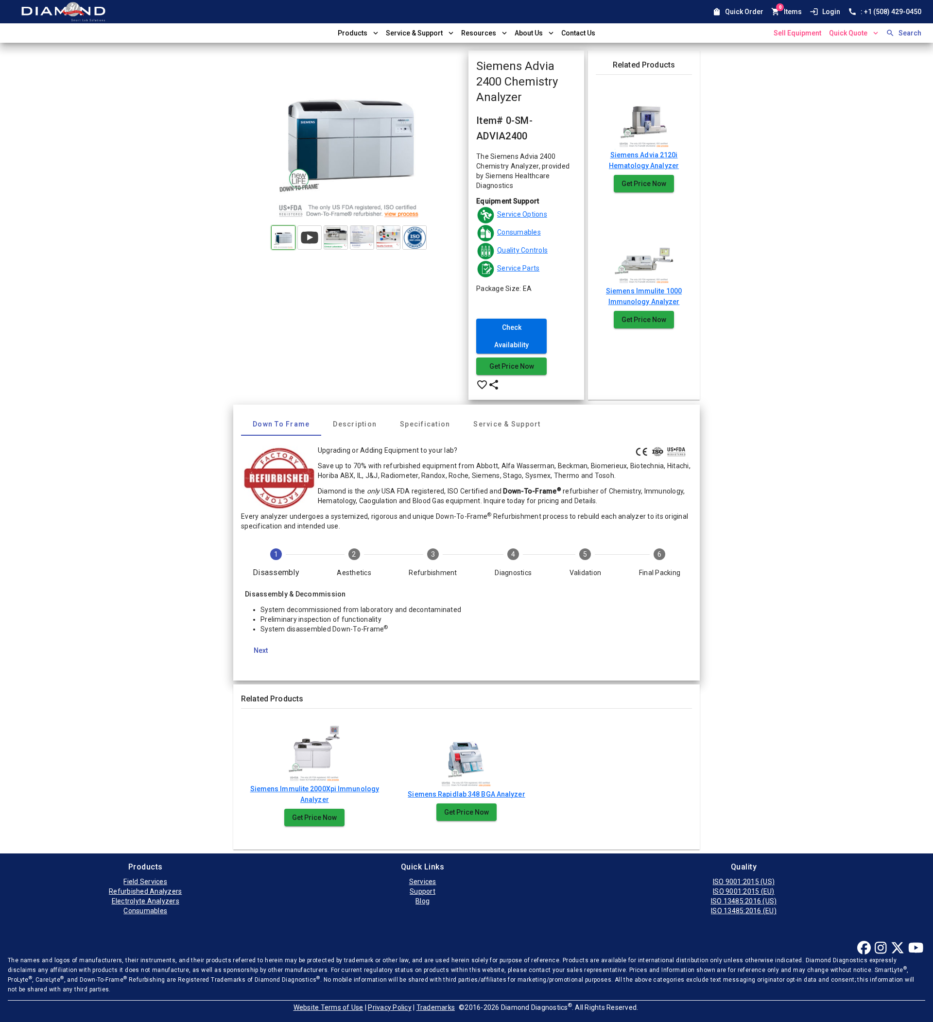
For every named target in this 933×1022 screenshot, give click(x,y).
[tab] (281, 424)
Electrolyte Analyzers (145, 901)
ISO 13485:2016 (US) (744, 901)
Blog (422, 901)
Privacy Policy (390, 1007)
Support (422, 891)
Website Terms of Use (328, 1007)
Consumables (145, 911)
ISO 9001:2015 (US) (744, 882)
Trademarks (435, 1007)
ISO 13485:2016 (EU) (744, 911)
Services (422, 882)
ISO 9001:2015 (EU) (744, 891)
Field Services (145, 882)
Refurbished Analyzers (145, 891)
